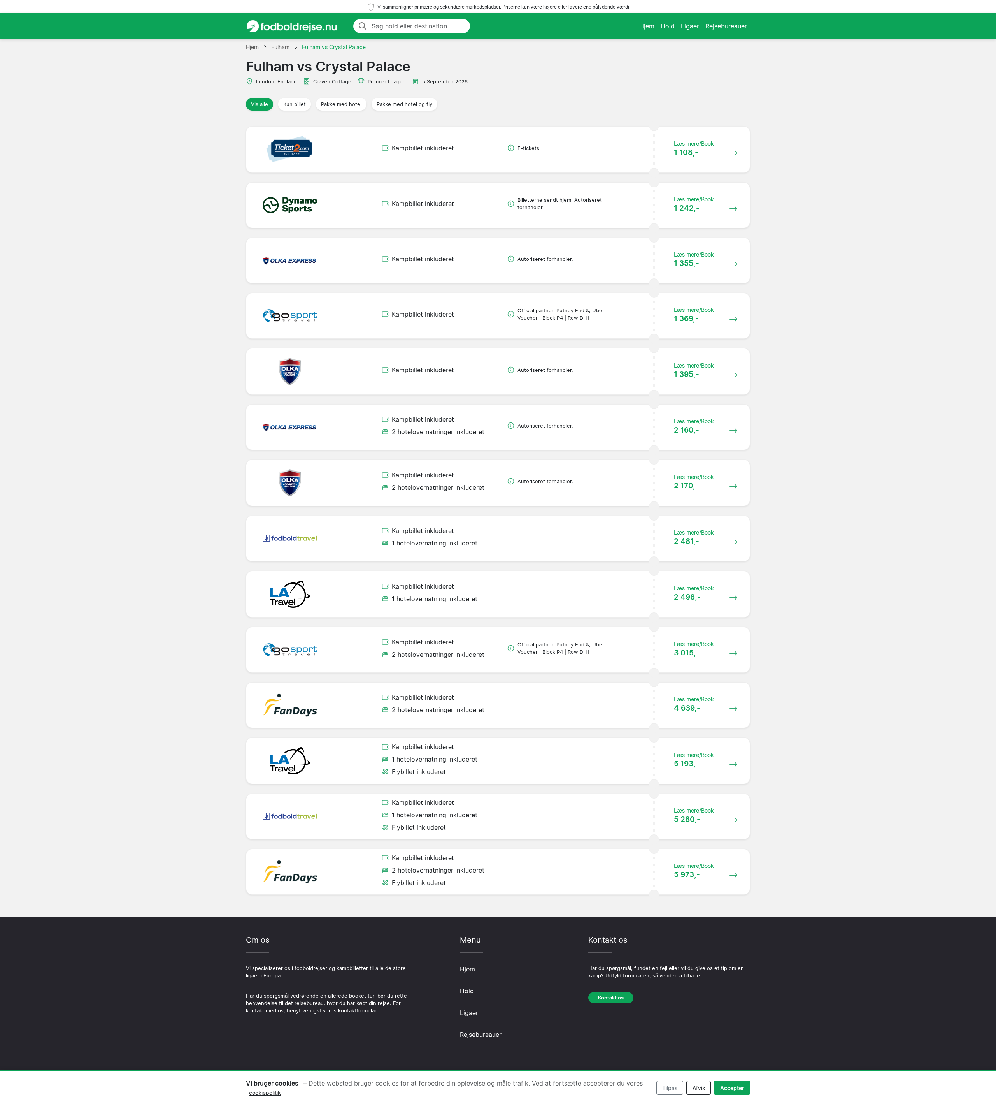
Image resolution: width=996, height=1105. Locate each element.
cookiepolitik (265, 1092)
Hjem (646, 26)
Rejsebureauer (726, 26)
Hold (668, 26)
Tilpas (669, 1088)
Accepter (732, 1088)
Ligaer (690, 26)
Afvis (699, 1088)
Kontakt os (611, 998)
